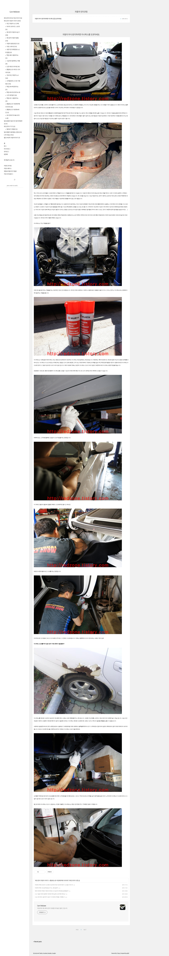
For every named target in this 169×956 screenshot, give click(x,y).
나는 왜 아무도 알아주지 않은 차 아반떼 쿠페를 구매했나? (50, 897)
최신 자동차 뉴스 (12, 23)
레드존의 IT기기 (9, 126)
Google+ (54, 953)
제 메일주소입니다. (9, 160)
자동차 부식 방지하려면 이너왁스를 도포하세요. (48, 18)
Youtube (50, 953)
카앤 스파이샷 (11, 46)
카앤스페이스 (8, 168)
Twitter (41, 953)
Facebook (45, 953)
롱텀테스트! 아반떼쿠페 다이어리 (59, 880)
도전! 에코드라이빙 (13, 66)
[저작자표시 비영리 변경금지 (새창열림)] (56, 872)
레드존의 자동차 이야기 (12, 21)
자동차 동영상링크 (12, 43)
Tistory (118, 953)
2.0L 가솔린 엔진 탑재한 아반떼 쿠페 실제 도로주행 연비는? (50, 894)
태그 (5, 146)
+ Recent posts (37, 941)
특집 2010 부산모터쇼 (13, 92)
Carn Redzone (15, 12)
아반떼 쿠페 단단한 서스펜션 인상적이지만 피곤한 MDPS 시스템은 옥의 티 (54, 885)
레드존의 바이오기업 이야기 (13, 18)
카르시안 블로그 (8, 174)
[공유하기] (40, 871)
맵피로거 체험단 (11, 129)
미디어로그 (7, 149)
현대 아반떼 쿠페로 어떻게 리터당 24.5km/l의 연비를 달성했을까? (51, 891)
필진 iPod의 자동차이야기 (12, 137)
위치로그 (6, 151)
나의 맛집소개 (8, 135)
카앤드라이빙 (8, 166)
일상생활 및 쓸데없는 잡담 (13, 132)
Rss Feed (35, 953)
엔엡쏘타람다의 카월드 (10, 171)
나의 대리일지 (11, 95)
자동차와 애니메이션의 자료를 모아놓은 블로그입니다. (52, 908)
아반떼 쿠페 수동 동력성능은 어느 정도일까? (46, 888)
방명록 (6, 154)
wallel (127, 953)
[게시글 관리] (43, 871)
